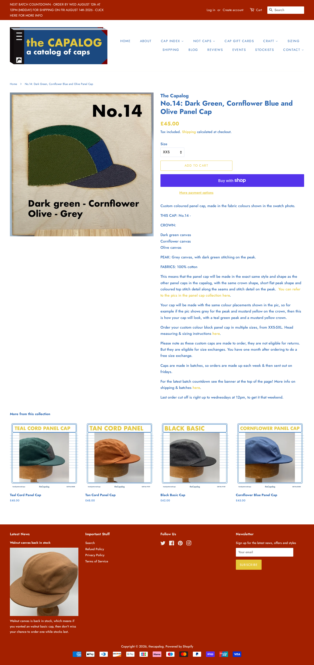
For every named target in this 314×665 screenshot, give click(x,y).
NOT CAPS (203, 41)
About (146, 41)
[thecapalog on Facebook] (171, 544)
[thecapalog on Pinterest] (180, 544)
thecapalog (156, 646)
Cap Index (171, 41)
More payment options (196, 192)
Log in (211, 10)
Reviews (215, 49)
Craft (269, 41)
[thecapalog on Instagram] (188, 544)
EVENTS (239, 49)
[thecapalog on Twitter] (163, 544)
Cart (259, 10)
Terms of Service (96, 561)
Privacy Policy (94, 555)
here (216, 333)
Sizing (294, 41)
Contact (292, 49)
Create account (233, 10)
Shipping (171, 49)
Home (125, 41)
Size (163, 144)
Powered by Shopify (179, 646)
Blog (193, 49)
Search (90, 543)
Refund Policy (94, 549)
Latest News (20, 534)
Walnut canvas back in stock (30, 542)
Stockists (264, 49)
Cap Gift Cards (239, 41)
